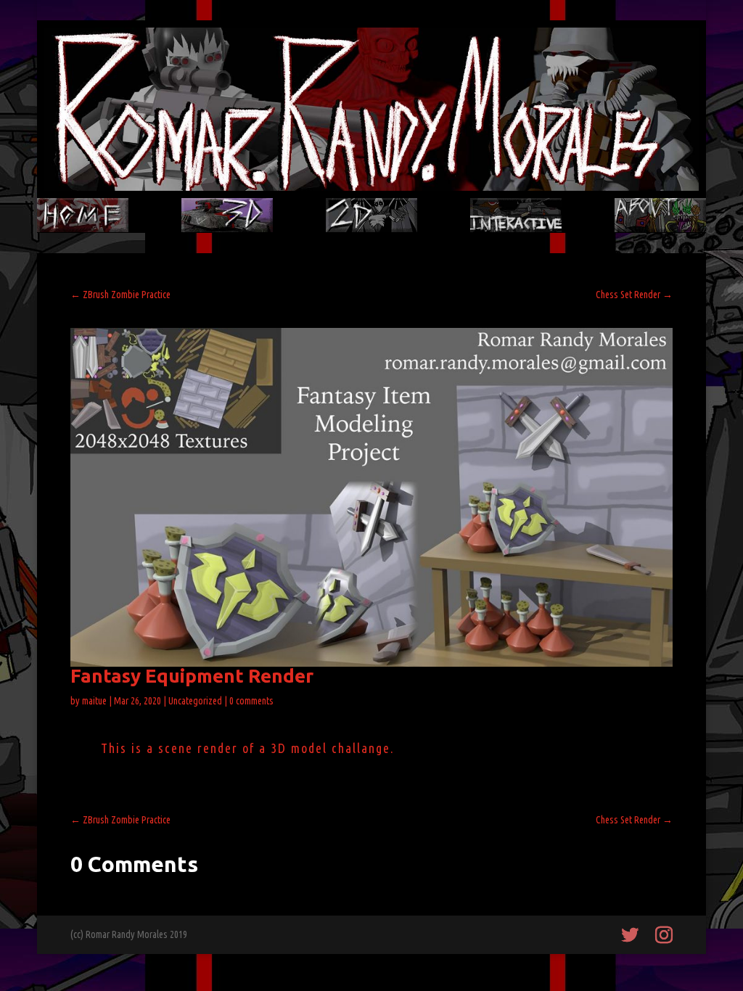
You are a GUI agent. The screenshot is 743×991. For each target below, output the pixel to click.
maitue (94, 701)
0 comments (251, 701)
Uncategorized (195, 701)
